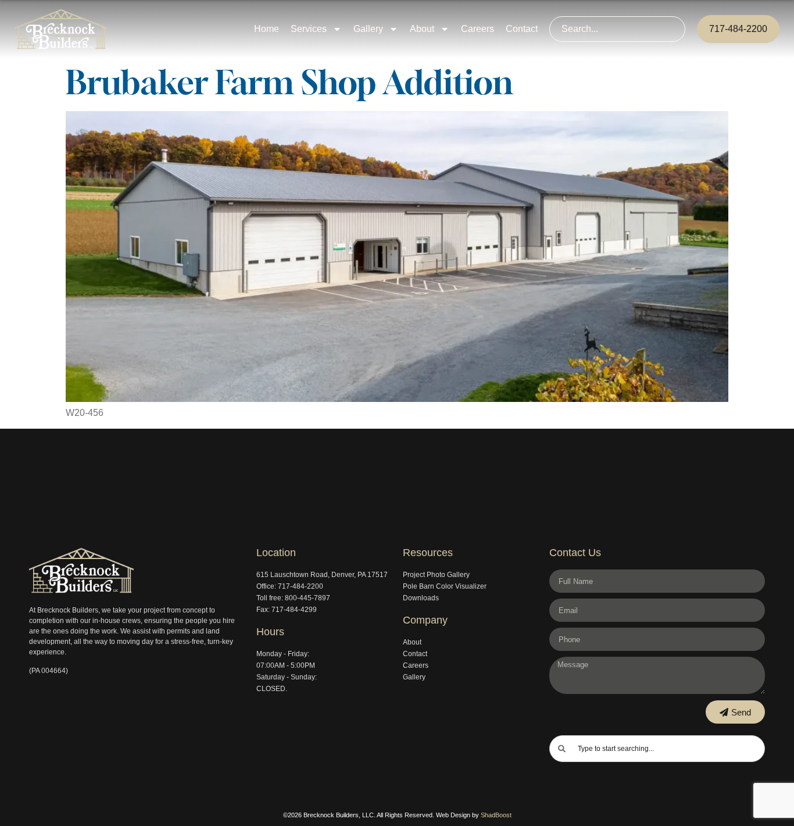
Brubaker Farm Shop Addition (289, 82)
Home (266, 29)
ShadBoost (496, 814)
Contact (522, 29)
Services (309, 29)
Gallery (368, 29)
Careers (477, 29)
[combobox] (617, 29)
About (422, 29)
